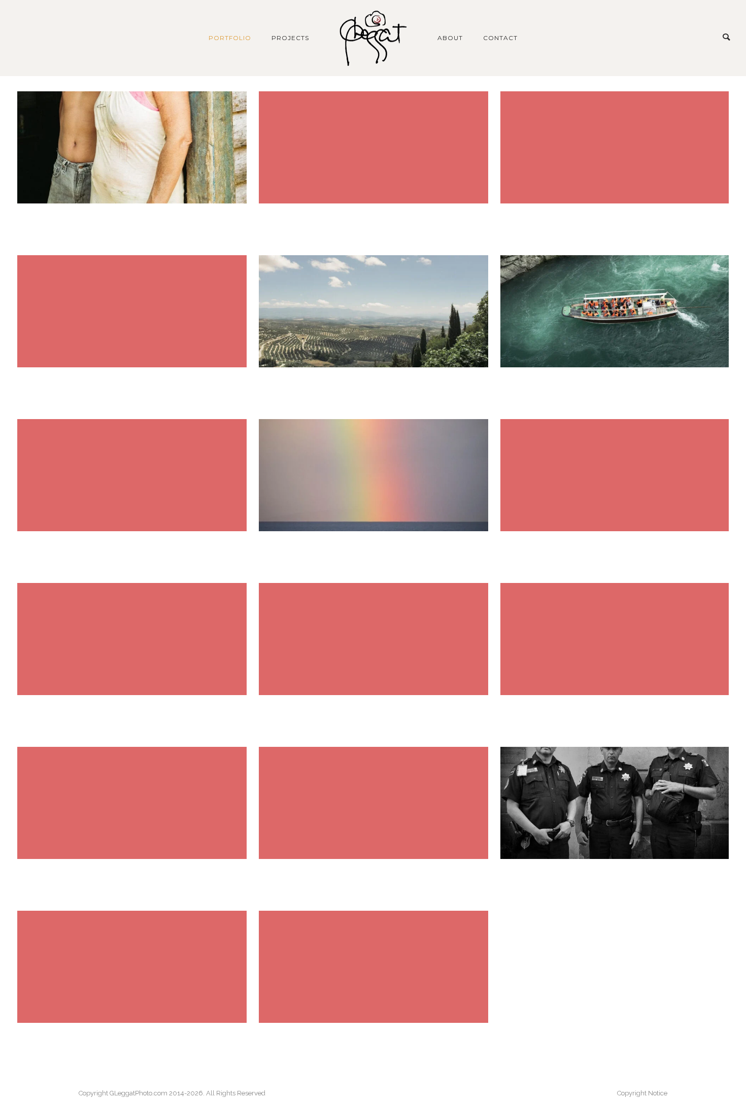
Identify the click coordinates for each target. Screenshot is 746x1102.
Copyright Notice (642, 1093)
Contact (500, 38)
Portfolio (230, 38)
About (450, 38)
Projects (290, 38)
